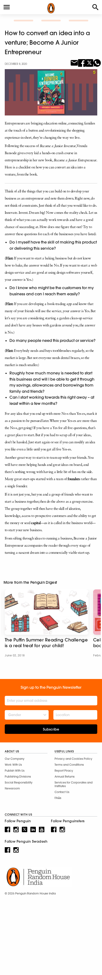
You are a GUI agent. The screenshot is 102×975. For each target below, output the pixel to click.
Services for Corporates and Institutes (74, 784)
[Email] (74, 62)
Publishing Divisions (18, 776)
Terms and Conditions (69, 764)
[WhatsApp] (97, 62)
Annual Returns (64, 776)
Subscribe (51, 729)
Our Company (14, 758)
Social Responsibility (18, 782)
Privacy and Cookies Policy (73, 758)
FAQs (58, 798)
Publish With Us (14, 770)
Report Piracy (64, 770)
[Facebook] (82, 62)
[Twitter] (89, 62)
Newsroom (12, 788)
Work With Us (13, 764)
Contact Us (62, 792)
